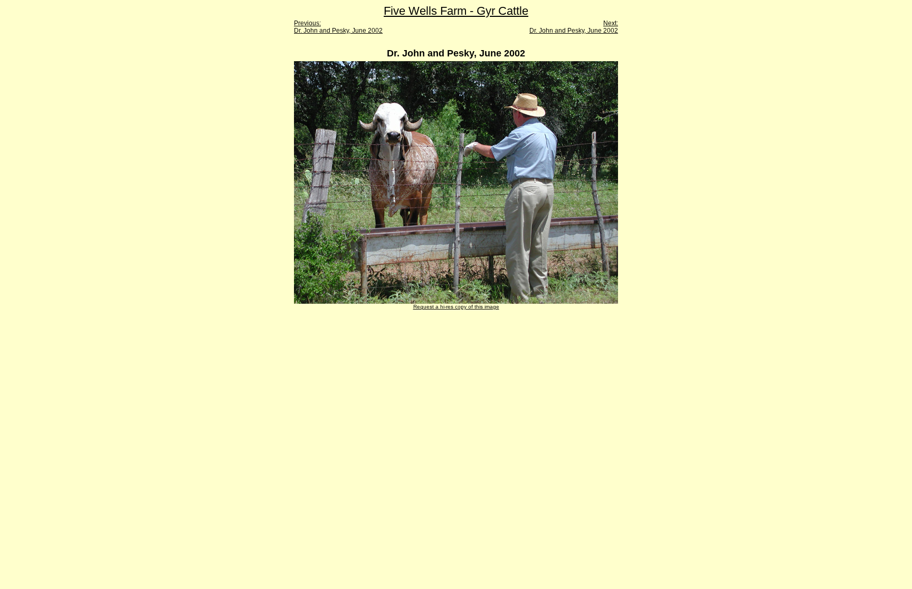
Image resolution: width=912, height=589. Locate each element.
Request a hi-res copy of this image (456, 307)
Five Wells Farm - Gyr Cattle (456, 10)
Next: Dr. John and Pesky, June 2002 (573, 27)
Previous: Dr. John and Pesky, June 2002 (338, 27)
